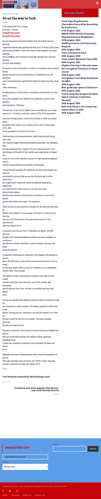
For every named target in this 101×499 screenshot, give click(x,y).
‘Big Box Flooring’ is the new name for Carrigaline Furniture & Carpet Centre (80, 69)
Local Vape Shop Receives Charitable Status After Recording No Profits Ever (80, 24)
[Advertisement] (30, 416)
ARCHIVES (15, 495)
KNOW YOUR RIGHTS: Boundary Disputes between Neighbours (78, 35)
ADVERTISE (27, 495)
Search (56, 444)
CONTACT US (40, 495)
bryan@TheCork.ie (11, 36)
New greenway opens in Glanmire (79, 88)
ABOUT (5, 495)
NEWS (4, 369)
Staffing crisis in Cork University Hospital (79, 45)
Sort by (5, 462)
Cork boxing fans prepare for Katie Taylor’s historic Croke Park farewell (80, 97)
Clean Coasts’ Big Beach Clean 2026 (79, 59)
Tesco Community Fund (74, 53)
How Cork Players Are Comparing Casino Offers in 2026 (79, 108)
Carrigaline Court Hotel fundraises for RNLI (80, 79)
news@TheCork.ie (11, 33)
